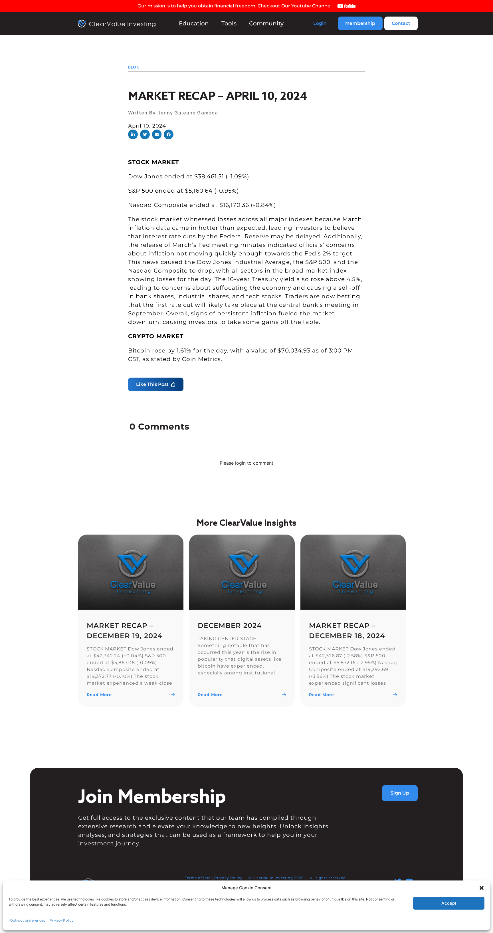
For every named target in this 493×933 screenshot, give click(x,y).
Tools (229, 23)
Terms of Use (198, 878)
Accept (448, 903)
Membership (360, 23)
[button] (481, 888)
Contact (401, 23)
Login (320, 23)
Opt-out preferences (27, 920)
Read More (99, 694)
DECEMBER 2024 (230, 625)
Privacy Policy (61, 920)
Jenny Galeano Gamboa (188, 113)
